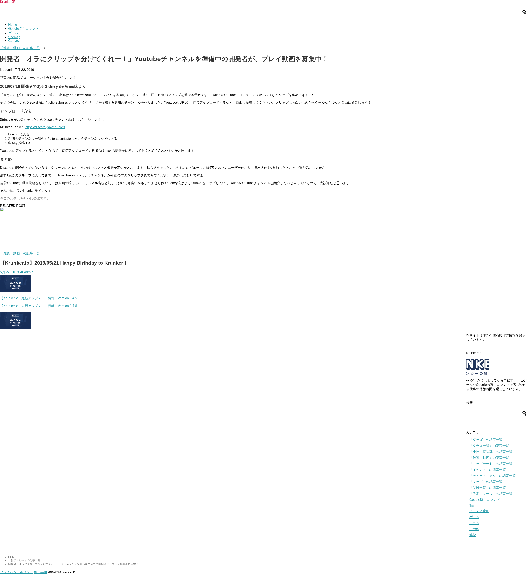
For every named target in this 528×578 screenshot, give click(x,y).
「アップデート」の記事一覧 (490, 463)
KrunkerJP (7, 2)
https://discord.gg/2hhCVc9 (45, 127)
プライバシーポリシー (16, 572)
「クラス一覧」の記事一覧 (489, 446)
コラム (474, 523)
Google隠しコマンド (23, 28)
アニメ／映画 (479, 511)
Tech (472, 505)
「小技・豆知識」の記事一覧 (490, 452)
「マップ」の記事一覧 (485, 481)
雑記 (472, 535)
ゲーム (13, 33)
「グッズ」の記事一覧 (485, 440)
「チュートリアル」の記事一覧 (492, 475)
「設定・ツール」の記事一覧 (490, 493)
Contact (14, 41)
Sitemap (14, 37)
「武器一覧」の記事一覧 (487, 487)
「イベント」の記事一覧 (487, 469)
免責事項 (40, 572)
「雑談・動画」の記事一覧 (20, 48)
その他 (474, 529)
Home (12, 24)
